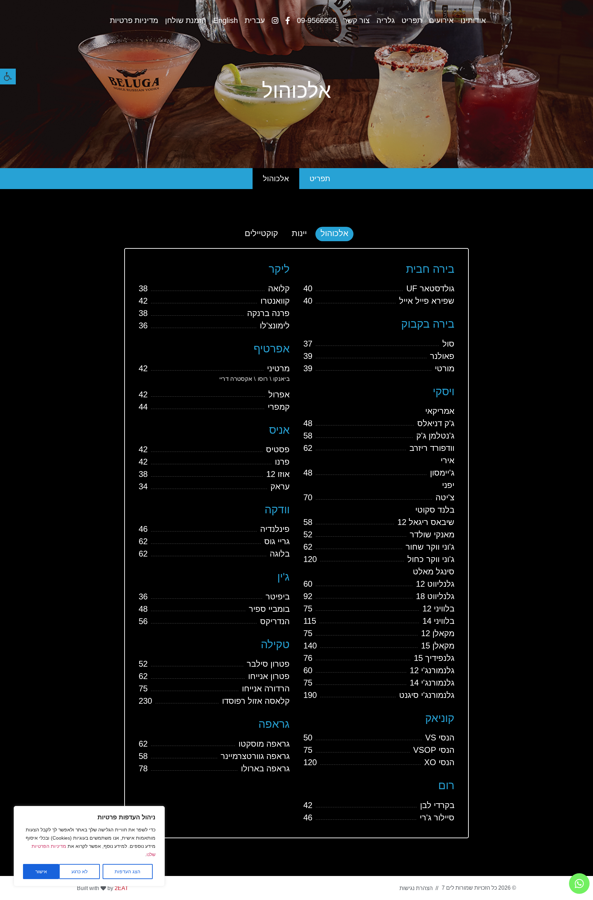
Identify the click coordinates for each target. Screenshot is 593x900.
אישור (41, 871)
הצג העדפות (127, 871)
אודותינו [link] (473, 20)
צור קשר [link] (356, 20)
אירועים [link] (441, 20)
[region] (89, 846)
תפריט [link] (412, 20)
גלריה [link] (385, 20)
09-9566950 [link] (316, 20)
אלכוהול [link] (276, 178)
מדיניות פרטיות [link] (134, 20)
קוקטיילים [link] (261, 233)
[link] (8, 76)
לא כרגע (79, 871)
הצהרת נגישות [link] (416, 888)
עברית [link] (255, 20)
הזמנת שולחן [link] (185, 20)
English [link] (225, 20)
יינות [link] (299, 233)
